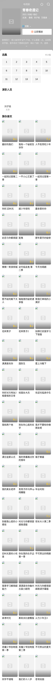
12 (16, 79)
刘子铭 (37, 17)
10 (46, 70)
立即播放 (38, 31)
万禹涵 (44, 17)
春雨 (31, 17)
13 (26, 79)
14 (36, 79)
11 (6, 79)
